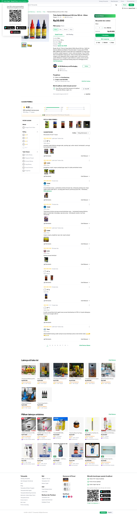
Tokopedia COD (46, 481)
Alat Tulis (39, 11)
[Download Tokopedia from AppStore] (105, 495)
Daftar (131, 4)
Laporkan (88, 94)
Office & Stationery (30, 11)
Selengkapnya (48, 191)
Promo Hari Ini (24, 500)
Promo (122, 1)
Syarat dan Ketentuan (47, 499)
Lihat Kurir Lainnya (86, 81)
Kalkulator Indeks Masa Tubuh (28, 495)
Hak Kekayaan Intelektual (27, 481)
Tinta (44, 11)
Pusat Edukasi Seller (47, 489)
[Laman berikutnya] (68, 345)
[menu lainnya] (89, 138)
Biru (61, 29)
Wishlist (106, 42)
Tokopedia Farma (25, 497)
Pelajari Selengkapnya (92, 503)
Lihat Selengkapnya (57, 61)
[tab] (58, 34)
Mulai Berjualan (114, 1)
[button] (129, 8)
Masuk (124, 4)
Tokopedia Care (130, 1)
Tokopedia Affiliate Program (27, 488)
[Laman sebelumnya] (45, 345)
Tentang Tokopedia (103, 1)
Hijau (71, 29)
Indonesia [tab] (103, 512)
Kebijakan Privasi (46, 502)
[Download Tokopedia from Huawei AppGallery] (105, 499)
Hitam (55, 29)
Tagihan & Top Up (46, 478)
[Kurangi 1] (97, 28)
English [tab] (110, 512)
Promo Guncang (25, 504)
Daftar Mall (44, 491)
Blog (22, 485)
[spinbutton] (99, 28)
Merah (65, 29)
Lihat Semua (112, 360)
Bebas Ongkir (45, 483)
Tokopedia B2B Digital (26, 490)
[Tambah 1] (102, 28)
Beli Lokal (23, 502)
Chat (99, 42)
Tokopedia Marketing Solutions (28, 492)
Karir (22, 483)
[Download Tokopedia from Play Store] (105, 491)
